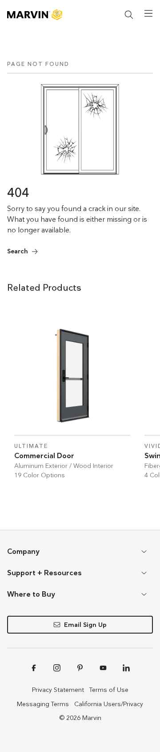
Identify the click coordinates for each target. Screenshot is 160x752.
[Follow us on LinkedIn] (126, 668)
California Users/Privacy (108, 703)
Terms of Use (108, 689)
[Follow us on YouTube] (103, 668)
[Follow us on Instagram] (57, 668)
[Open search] (128, 14)
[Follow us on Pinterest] (80, 668)
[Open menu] (148, 13)
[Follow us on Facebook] (34, 668)
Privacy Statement (58, 689)
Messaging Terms (43, 703)
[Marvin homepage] (34, 14)
